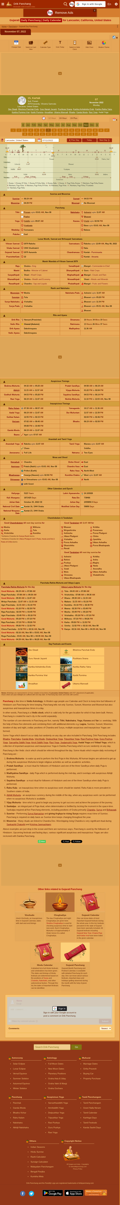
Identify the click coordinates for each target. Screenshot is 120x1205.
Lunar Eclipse (19, 1069)
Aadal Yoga (103, 112)
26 (72, 134)
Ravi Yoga (93, 112)
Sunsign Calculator (39, 1162)
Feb (34, 125)
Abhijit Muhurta (14, 795)
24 (60, 134)
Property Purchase (92, 1078)
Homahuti (15, 462)
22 (48, 134)
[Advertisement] (60, 73)
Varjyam (15, 421)
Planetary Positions (57, 1073)
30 (95, 134)
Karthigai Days (90, 1117)
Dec (92, 125)
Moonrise (15, 203)
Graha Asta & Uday (57, 1078)
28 (83, 134)
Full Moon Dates (55, 1064)
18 (25, 134)
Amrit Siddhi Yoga (39, 742)
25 (66, 134)
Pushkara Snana (65, 109)
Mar (40, 125)
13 (83, 130)
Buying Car (88, 1073)
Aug (68, 125)
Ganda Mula (28, 739)
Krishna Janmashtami (40, 824)
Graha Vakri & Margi (57, 1083)
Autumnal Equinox (21, 1083)
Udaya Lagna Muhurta (71, 587)
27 (77, 134)
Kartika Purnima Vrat (21, 112)
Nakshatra (75, 212)
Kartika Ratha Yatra (103, 109)
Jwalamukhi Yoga (68, 742)
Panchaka (16, 739)
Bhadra (72, 112)
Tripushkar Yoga (71, 739)
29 (89, 134)
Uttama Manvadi (61, 112)
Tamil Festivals (90, 1122)
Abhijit (16, 390)
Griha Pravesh (90, 1069)
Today (89, 140)
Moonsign (14, 293)
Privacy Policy (77, 1169)
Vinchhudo (40, 739)
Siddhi (27, 221)
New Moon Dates (56, 1069)
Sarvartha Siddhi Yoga (19, 742)
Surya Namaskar (36, 813)
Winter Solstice (20, 1088)
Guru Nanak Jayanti (48, 109)
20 (36, 134)
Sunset (76, 199)
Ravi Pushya (54, 1122)
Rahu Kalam (13, 408)
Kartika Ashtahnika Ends (83, 109)
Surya (99, 810)
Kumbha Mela (37, 1176)
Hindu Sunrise (37, 1152)
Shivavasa (14, 479)
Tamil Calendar (90, 1112)
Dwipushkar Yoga (54, 739)
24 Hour (63, 118)
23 (54, 134)
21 (42, 134)
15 (95, 130)
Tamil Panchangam (92, 1103)
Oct (80, 125)
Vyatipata (28, 225)
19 (31, 134)
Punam (27, 212)
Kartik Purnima (37, 112)
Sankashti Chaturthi (16, 824)
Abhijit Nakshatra (21, 1127)
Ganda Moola (82, 112)
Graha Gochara (55, 1088)
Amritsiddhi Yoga (56, 1108)
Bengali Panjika (38, 1171)
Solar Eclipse (19, 1064)
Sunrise (15, 199)
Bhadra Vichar (19, 1112)
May (52, 125)
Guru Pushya (54, 1127)
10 (66, 130)
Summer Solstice (21, 1078)
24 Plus (73, 118)
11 (72, 130)
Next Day (105, 140)
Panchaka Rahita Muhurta (12, 587)
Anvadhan (48, 112)
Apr (45, 125)
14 (89, 130)
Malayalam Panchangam (42, 1166)
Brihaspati (111, 810)
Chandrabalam (16, 523)
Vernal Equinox (20, 1073)
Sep (74, 125)
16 (101, 130)
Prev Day (74, 140)
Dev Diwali (12, 109)
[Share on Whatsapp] (42, 841)
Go (76, 1047)
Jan (28, 125)
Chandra (91, 810)
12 (77, 130)
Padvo (27, 217)
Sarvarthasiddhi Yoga (58, 1103)
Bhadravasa (14, 475)
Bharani (87, 217)
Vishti (86, 221)
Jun (57, 125)
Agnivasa (15, 466)
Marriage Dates (90, 1064)
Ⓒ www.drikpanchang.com (77, 1166)
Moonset (75, 203)
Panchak (17, 1103)
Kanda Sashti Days (92, 1127)
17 (107, 130)
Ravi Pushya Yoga (89, 739)
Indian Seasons (38, 1147)
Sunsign (15, 297)
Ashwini (87, 212)
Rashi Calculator (38, 1157)
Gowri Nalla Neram (92, 1108)
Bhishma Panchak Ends (28, 109)
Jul (63, 125)
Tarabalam (74, 523)
